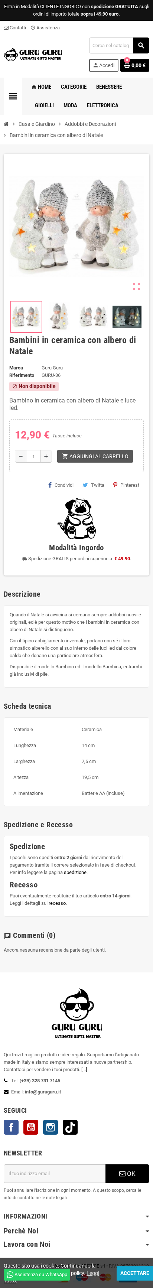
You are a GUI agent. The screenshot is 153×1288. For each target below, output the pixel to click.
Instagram (50, 1127)
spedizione (75, 872)
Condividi (64, 485)
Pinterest (129, 485)
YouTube (30, 1127)
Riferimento (21, 375)
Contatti (17, 27)
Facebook (11, 1127)
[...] (84, 1069)
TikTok (70, 1127)
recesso (57, 903)
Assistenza (45, 27)
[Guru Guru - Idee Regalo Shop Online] (33, 54)
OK (131, 1173)
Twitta (97, 485)
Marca (16, 368)
